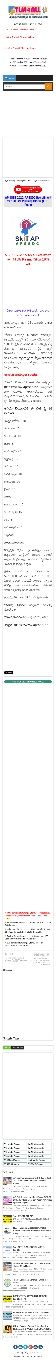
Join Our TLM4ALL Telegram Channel (20, 29)
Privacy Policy (22, 1352)
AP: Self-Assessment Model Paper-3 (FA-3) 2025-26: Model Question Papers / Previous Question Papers (32, 1200)
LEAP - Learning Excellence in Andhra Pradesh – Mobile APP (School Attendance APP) (32, 1230)
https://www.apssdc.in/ (21, 387)
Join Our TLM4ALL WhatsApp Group (20, 48)
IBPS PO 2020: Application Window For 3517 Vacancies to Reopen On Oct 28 (16, 960)
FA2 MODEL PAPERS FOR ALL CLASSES (31, 1313)
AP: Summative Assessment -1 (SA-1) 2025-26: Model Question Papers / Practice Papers (32, 1181)
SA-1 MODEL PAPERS (23, 1216)
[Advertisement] (28, 115)
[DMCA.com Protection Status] (13, 1047)
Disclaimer (34, 1352)
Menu (11, 78)
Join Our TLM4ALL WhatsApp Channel (20, 37)
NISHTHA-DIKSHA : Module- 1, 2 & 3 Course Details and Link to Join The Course (40, 961)
